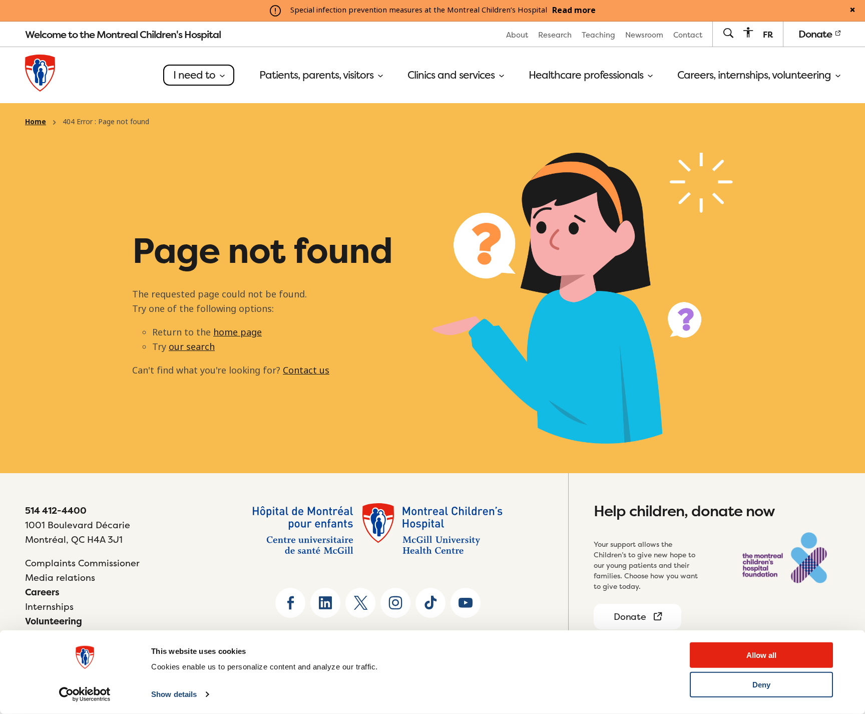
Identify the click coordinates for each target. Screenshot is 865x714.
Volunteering (53, 621)
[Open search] (728, 34)
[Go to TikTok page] (430, 603)
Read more (574, 11)
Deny (761, 684)
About (517, 35)
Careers (42, 592)
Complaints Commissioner (82, 563)
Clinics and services (452, 75)
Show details (174, 694)
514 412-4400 (56, 510)
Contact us (306, 370)
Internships (49, 606)
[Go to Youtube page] (466, 603)
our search (192, 346)
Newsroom (644, 35)
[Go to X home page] (360, 603)
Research (555, 35)
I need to (195, 75)
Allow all (761, 655)
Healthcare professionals (587, 75)
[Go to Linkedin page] (325, 603)
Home (35, 122)
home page (237, 332)
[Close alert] (852, 11)
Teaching (598, 35)
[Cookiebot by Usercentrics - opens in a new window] (85, 694)
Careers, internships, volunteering (755, 75)
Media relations (60, 577)
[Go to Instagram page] (395, 603)
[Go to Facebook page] (290, 603)
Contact (687, 35)
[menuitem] (517, 34)
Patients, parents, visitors (317, 75)
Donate (816, 34)
